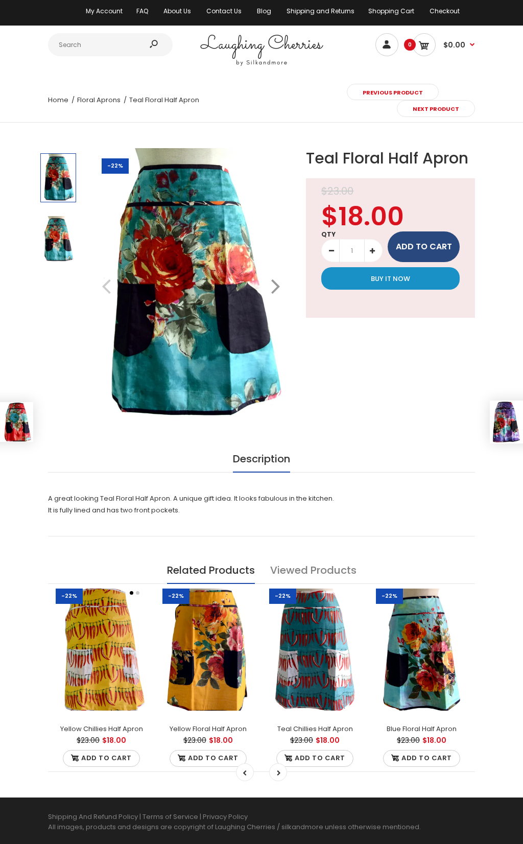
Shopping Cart (391, 11)
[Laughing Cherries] (261, 64)
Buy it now (390, 279)
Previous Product (393, 92)
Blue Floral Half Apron (422, 729)
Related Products (211, 570)
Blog (264, 11)
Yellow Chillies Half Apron (101, 729)
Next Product (436, 109)
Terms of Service (171, 817)
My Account (104, 11)
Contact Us (224, 11)
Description (261, 459)
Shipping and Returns (320, 11)
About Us (177, 11)
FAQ (142, 11)
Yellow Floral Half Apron (208, 729)
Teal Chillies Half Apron (315, 729)
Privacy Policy (225, 817)
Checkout (445, 11)
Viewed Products (313, 570)
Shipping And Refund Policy (93, 817)
